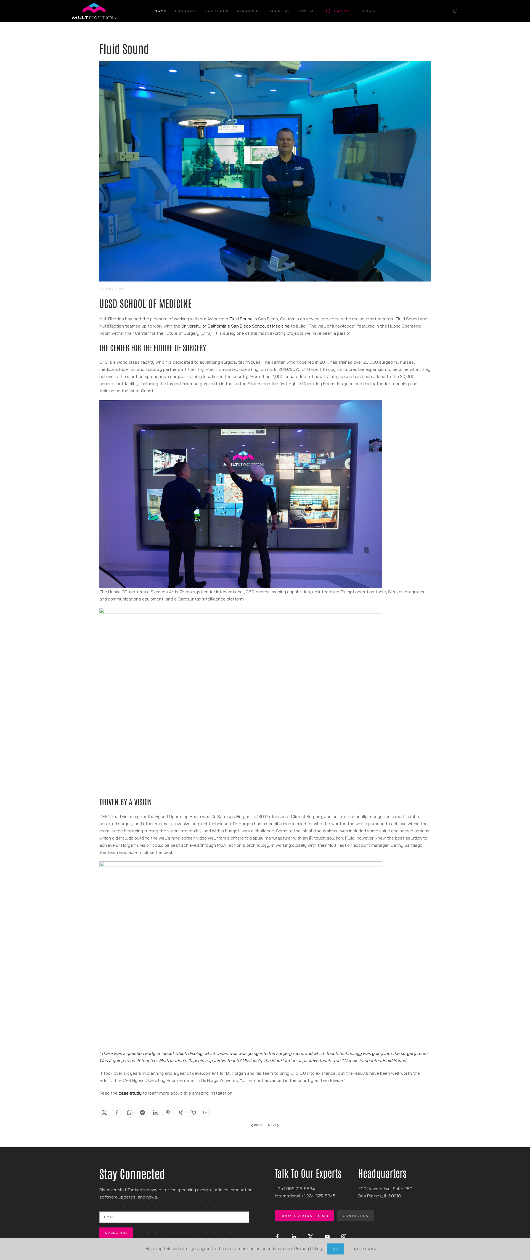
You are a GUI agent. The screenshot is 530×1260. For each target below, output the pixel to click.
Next (272, 1125)
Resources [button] (249, 11)
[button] (455, 11)
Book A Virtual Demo (304, 1216)
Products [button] (186, 11)
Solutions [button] (217, 11)
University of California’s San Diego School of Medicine (235, 326)
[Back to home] (94, 11)
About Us (279, 11)
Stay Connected (132, 1173)
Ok (335, 1249)
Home (161, 11)
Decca (368, 11)
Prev (258, 1125)
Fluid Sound (241, 318)
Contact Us (356, 1216)
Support (343, 11)
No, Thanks (366, 1249)
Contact (307, 11)
